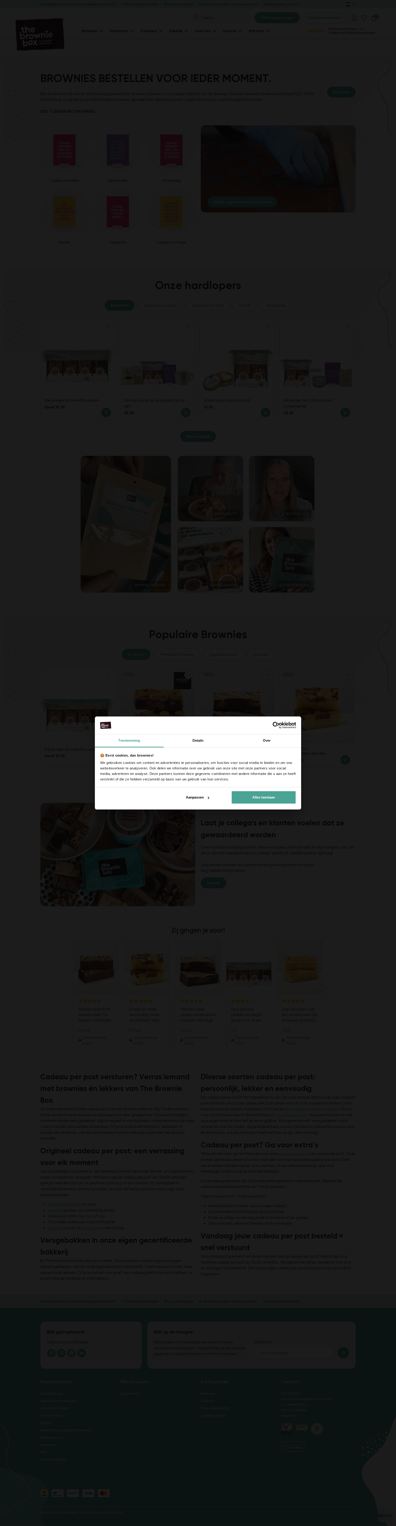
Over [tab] (267, 740)
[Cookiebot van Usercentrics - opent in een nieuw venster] (276, 725)
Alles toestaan (263, 797)
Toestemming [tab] (129, 740)
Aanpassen (195, 797)
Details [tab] (198, 740)
